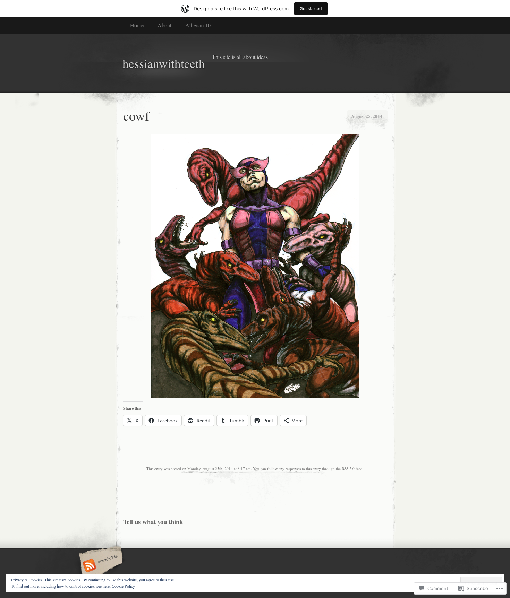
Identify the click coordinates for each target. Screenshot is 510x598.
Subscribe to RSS (100, 566)
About (164, 25)
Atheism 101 (199, 25)
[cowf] (255, 395)
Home (137, 25)
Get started (311, 8)
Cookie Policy (123, 586)
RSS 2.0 (348, 468)
